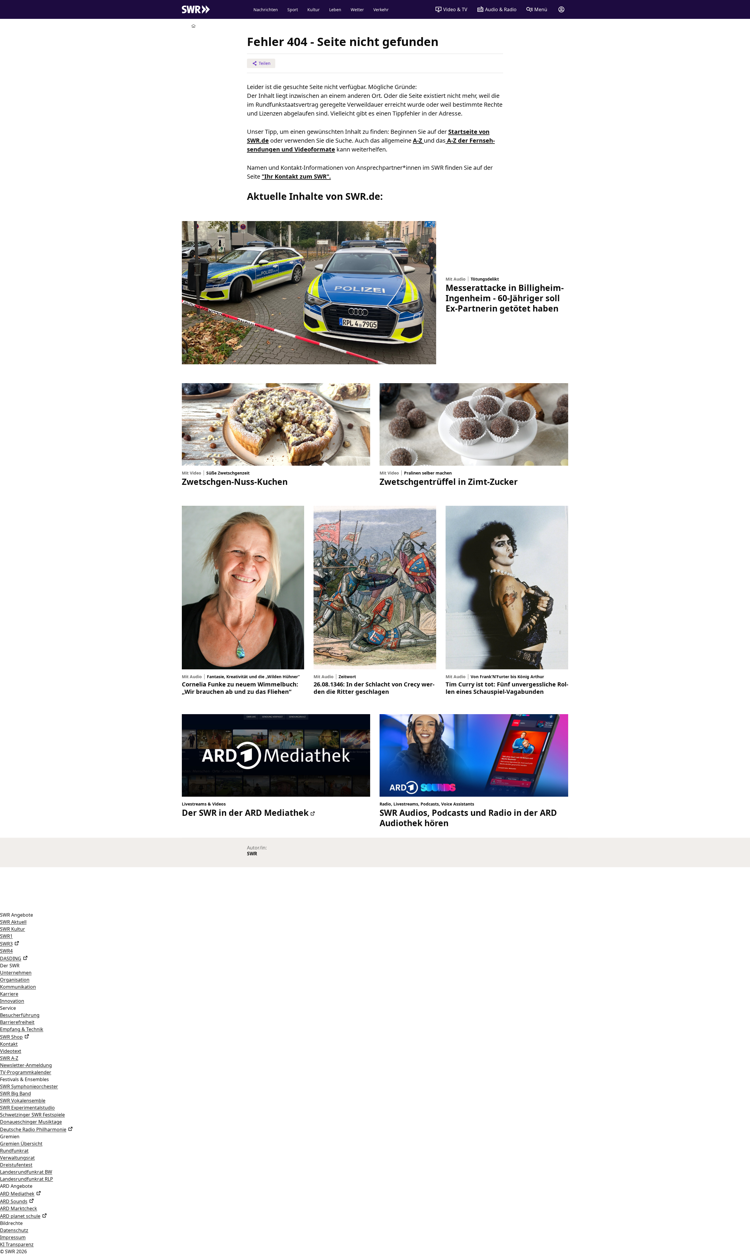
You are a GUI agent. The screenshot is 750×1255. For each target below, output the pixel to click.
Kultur (313, 9)
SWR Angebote (16, 915)
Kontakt (9, 1044)
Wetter (357, 9)
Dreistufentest (16, 1165)
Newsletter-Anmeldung (26, 1065)
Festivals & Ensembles (24, 1079)
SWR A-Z (9, 1058)
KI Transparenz (17, 1244)
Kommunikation (18, 987)
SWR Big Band (15, 1093)
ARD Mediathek (17, 1193)
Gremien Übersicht (21, 1143)
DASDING (10, 958)
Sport (292, 9)
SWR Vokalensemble (22, 1100)
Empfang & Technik (21, 1029)
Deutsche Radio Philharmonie (33, 1129)
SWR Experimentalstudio (27, 1107)
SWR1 (6, 936)
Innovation (12, 1001)
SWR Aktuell (13, 922)
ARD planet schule (20, 1216)
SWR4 (6, 951)
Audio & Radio (501, 9)
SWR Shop (11, 1037)
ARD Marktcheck (18, 1208)
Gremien (9, 1136)
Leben (335, 9)
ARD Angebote (16, 1186)
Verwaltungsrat (17, 1157)
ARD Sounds (13, 1201)
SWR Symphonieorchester (29, 1086)
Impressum (13, 1237)
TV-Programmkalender (25, 1072)
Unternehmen (16, 972)
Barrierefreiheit (17, 1022)
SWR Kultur (12, 929)
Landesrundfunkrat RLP (26, 1179)
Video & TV (455, 9)
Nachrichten (265, 9)
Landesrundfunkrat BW (26, 1172)
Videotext (10, 1051)
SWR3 (6, 944)
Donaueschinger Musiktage (31, 1122)
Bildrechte (11, 1223)
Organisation (14, 979)
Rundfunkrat (14, 1150)
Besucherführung (19, 1015)
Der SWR (9, 965)
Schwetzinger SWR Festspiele (32, 1114)
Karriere (9, 994)
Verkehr (381, 9)
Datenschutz (14, 1230)
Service (8, 1008)
